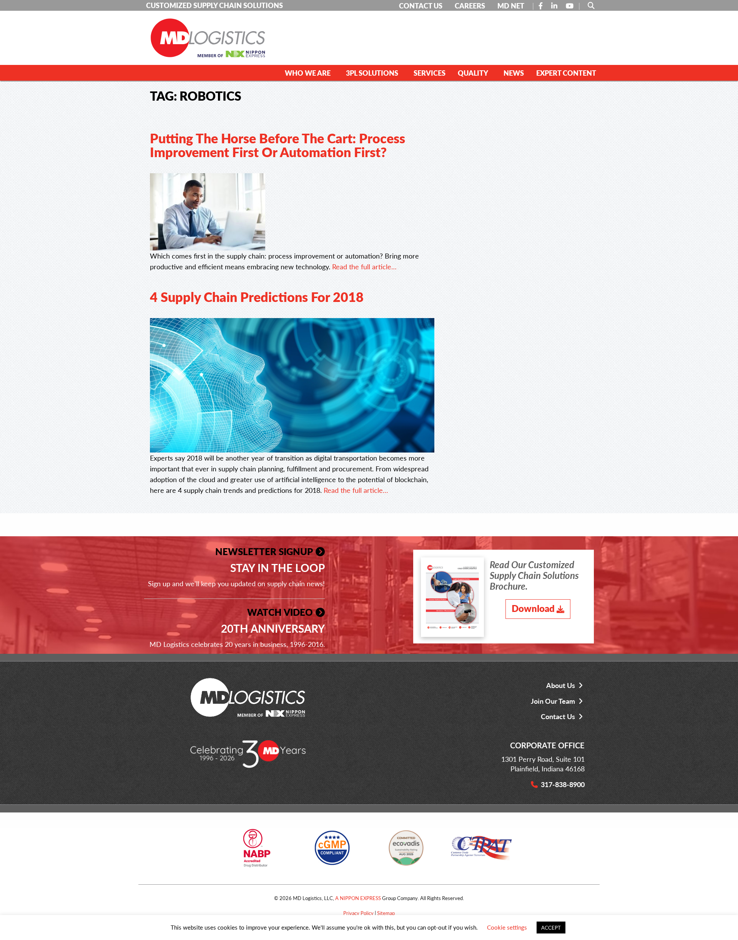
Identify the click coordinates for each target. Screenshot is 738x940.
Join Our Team (553, 701)
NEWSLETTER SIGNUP (264, 551)
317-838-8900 (563, 784)
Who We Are (308, 73)
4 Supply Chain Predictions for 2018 (257, 296)
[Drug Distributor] (257, 850)
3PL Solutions (372, 73)
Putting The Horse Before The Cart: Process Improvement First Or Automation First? (277, 145)
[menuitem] (309, 72)
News (514, 73)
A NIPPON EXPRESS (358, 898)
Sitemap (386, 913)
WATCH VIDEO (280, 611)
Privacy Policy (358, 913)
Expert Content (566, 73)
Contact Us (558, 716)
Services (429, 73)
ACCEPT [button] (551, 927)
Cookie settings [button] (507, 927)
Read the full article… (364, 266)
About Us (560, 685)
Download (533, 608)
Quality (473, 73)
